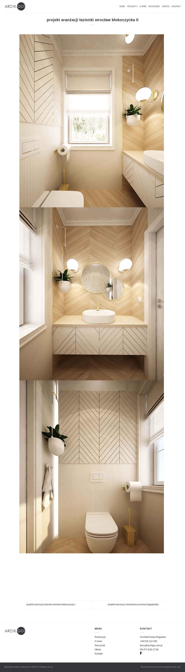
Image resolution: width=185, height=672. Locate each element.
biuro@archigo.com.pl (151, 645)
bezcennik (154, 6)
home (122, 6)
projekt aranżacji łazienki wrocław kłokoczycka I (50, 604)
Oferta (166, 6)
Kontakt (176, 6)
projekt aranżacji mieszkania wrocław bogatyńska (133, 604)
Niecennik (100, 645)
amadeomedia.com (172, 667)
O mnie (143, 6)
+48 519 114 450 (148, 641)
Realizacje (100, 637)
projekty (132, 6)
